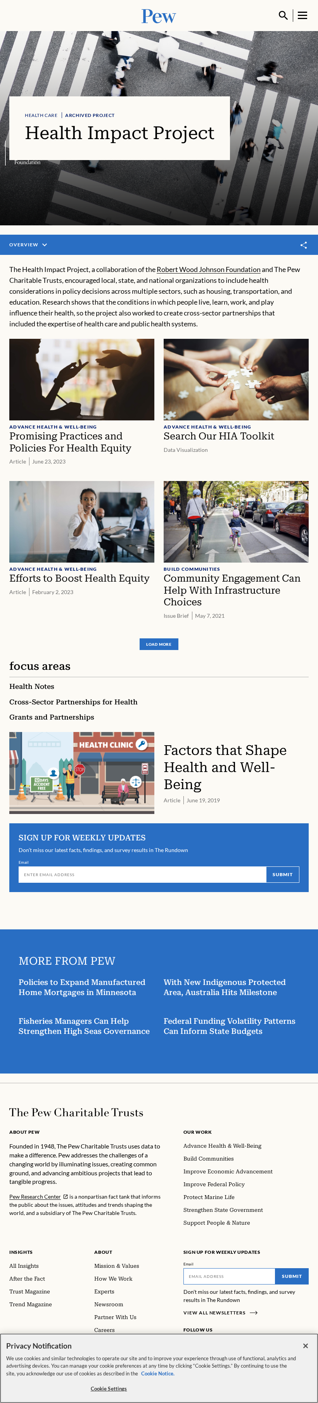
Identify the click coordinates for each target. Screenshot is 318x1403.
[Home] (76, 1112)
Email (24, 862)
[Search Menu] (283, 15)
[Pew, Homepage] (159, 15)
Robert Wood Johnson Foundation (209, 269)
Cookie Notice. (158, 1373)
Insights (21, 1252)
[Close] (305, 1345)
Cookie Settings (109, 1389)
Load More (159, 644)
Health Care (41, 115)
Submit (283, 874)
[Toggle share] (304, 245)
